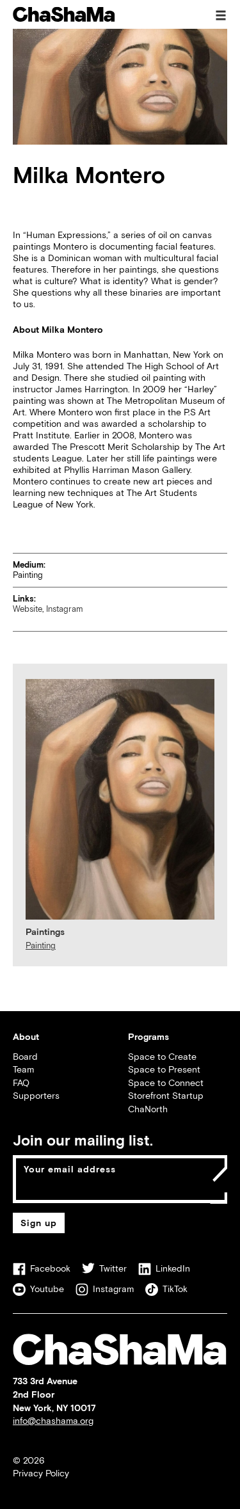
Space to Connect (166, 1082)
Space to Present (164, 1069)
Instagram (64, 609)
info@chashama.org (53, 1420)
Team (23, 1069)
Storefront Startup (166, 1095)
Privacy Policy (41, 1472)
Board (25, 1056)
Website (27, 609)
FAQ (21, 1082)
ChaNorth (148, 1108)
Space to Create (162, 1056)
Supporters (36, 1095)
